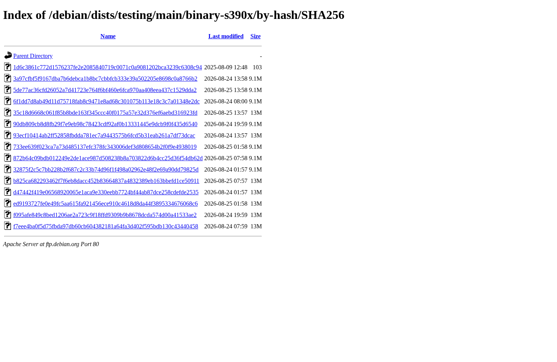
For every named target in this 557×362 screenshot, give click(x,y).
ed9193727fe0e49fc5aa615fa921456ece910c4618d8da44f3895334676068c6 (105, 203)
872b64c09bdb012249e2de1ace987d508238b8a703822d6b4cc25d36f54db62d (108, 158)
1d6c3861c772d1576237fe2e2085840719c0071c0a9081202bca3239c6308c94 (107, 67)
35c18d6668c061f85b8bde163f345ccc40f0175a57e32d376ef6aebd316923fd (105, 112)
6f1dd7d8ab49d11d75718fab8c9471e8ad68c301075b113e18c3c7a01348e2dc (106, 101)
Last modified (226, 36)
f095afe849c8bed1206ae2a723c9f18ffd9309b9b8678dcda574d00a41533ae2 (105, 215)
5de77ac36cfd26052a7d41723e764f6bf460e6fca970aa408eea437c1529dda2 (105, 90)
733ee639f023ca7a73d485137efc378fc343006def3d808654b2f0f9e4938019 (105, 147)
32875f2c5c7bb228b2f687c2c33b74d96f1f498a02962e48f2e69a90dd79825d (106, 169)
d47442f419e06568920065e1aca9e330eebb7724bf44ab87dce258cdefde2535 (106, 192)
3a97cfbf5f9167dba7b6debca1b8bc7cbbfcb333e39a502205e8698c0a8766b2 (105, 78)
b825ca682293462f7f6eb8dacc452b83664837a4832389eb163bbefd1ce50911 (106, 181)
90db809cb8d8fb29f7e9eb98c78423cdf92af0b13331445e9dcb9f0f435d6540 (105, 124)
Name (108, 36)
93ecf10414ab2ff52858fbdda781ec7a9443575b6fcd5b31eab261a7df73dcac (104, 135)
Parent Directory (33, 56)
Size (255, 36)
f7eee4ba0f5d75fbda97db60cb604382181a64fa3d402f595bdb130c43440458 (105, 226)
